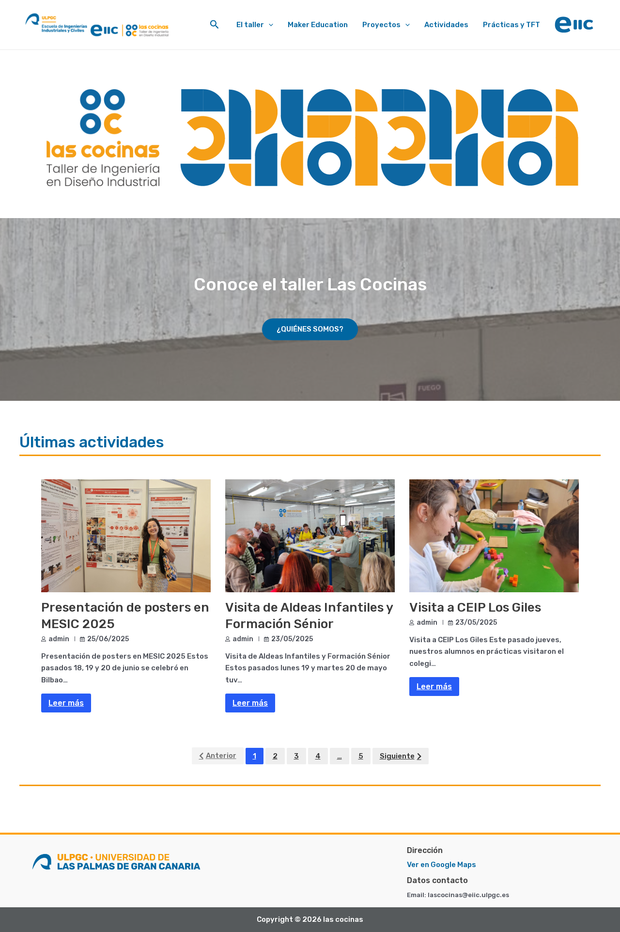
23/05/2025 (292, 639)
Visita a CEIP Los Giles (475, 607)
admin (58, 639)
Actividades (446, 24)
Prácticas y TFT (511, 24)
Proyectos (381, 24)
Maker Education (318, 24)
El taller (250, 24)
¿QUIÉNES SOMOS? (310, 329)
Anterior (221, 755)
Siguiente (397, 756)
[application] (268, 25)
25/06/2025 (108, 639)
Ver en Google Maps (441, 864)
